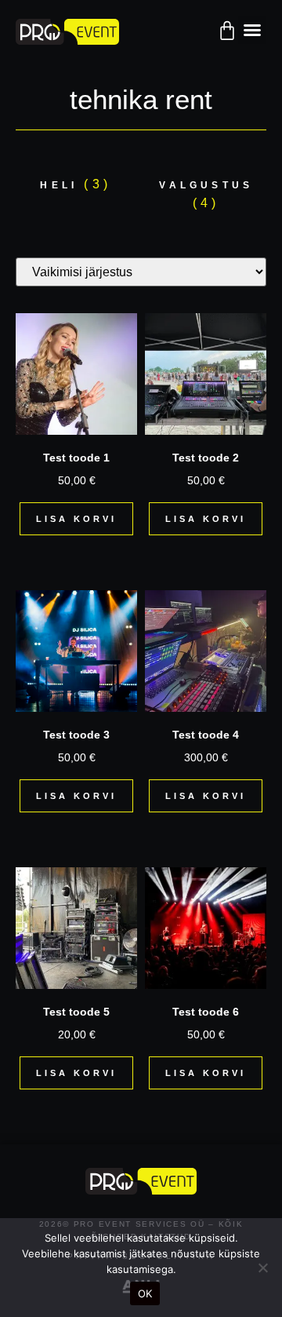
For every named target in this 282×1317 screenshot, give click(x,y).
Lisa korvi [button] (76, 519)
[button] (252, 30)
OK (145, 1293)
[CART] (227, 31)
